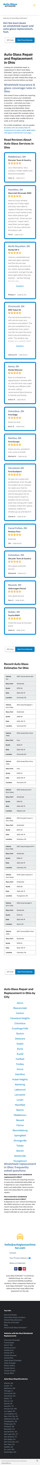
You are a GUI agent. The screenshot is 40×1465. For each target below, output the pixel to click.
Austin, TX (8, 1386)
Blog (6, 1325)
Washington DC (10, 1452)
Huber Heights (20, 1079)
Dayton (20, 1033)
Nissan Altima (9, 1366)
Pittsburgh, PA (10, 1424)
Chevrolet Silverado (12, 1340)
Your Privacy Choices (18, 1258)
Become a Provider (11, 1322)
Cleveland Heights (20, 1018)
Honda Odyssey (10, 1355)
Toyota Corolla (9, 1371)
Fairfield (20, 1059)
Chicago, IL (8, 1391)
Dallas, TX (8, 1398)
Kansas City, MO (10, 1409)
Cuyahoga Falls (20, 1028)
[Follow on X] (20, 1268)
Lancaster (20, 1094)
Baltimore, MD (9, 1388)
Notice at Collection (17, 1263)
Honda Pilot (8, 1358)
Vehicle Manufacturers (13, 1320)
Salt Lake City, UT (11, 1434)
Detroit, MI (8, 1404)
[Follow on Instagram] (24, 1268)
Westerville (20, 1155)
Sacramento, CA (10, 1432)
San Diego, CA (9, 1439)
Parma (20, 1125)
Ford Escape (9, 1343)
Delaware (20, 1038)
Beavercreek (20, 1008)
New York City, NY (11, 1416)
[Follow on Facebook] (15, 1268)
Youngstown (20, 1161)
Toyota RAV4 (9, 1373)
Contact (12, 1253)
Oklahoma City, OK (11, 1419)
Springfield (20, 1135)
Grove (20, 1069)
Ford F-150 (8, 1345)
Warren (20, 1150)
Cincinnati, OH (9, 1393)
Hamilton (20, 1074)
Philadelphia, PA (10, 1421)
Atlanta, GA (8, 1383)
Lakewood (20, 1089)
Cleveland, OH (9, 1396)
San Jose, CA (9, 1444)
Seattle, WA (8, 1447)
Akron (20, 1003)
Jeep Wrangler (10, 1363)
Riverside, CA (9, 1429)
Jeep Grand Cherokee (12, 1360)
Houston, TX (9, 1406)
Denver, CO (8, 1401)
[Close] (36, 1460)
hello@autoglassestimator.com (20, 1246)
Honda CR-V (9, 1353)
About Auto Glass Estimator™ (15, 1328)
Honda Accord (9, 1348)
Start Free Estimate (24, 40)
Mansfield (20, 1104)
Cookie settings (6, 1463)
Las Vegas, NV (9, 1411)
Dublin (20, 1043)
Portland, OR (9, 1427)
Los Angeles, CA (10, 1414)
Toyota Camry (9, 1368)
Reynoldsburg (20, 1130)
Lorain (20, 1099)
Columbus (20, 1023)
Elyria (20, 1048)
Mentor (20, 1110)
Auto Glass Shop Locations (14, 1317)
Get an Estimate (10, 1315)
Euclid (20, 1054)
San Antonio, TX (10, 1437)
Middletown (20, 1115)
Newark (20, 1120)
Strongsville (20, 1140)
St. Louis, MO (9, 1449)
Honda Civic (9, 1350)
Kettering (20, 1084)
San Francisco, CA (11, 1442)
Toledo (20, 1145)
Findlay (20, 1064)
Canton (20, 1013)
